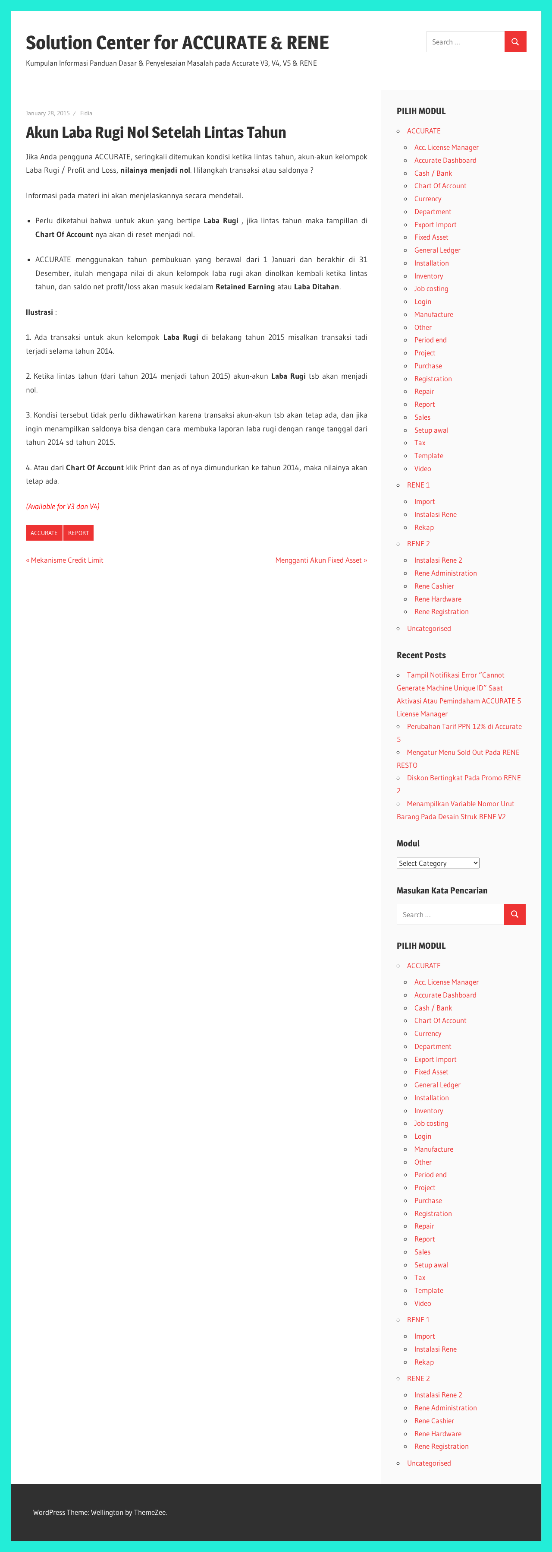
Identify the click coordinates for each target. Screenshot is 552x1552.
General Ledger (437, 249)
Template (428, 455)
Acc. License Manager (446, 147)
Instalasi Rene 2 (438, 559)
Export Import (435, 224)
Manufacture (433, 314)
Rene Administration (445, 572)
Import (424, 501)
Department (433, 211)
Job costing (431, 288)
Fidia (86, 113)
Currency (428, 198)
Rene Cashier (434, 585)
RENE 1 (418, 484)
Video (422, 468)
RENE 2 (418, 543)
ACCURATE (44, 533)
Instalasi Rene (435, 514)
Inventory (428, 275)
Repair (424, 391)
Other (423, 327)
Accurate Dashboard (445, 160)
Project (425, 352)
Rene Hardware (437, 598)
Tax (419, 442)
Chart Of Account (440, 185)
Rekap (424, 527)
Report (78, 533)
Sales (422, 416)
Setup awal (431, 429)
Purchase (428, 365)
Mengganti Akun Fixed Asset (319, 559)
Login (422, 301)
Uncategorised (429, 628)
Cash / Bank (433, 172)
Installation (431, 262)
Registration (433, 378)
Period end (430, 339)
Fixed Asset (431, 236)
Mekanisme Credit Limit (67, 559)
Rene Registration (441, 611)
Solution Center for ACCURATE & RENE (177, 42)
